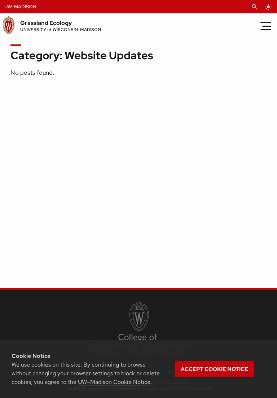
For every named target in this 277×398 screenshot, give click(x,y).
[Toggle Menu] (265, 26)
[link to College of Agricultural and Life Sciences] (138, 329)
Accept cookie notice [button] (214, 369)
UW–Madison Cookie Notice (114, 382)
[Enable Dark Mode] (268, 7)
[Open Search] (254, 6)
